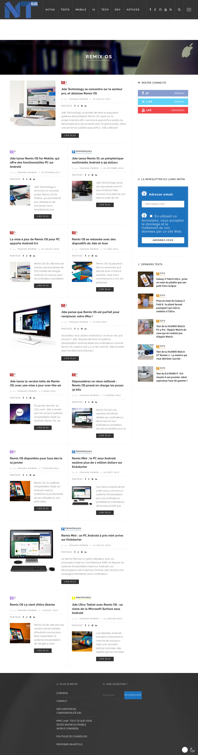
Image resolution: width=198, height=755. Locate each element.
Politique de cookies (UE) (71, 736)
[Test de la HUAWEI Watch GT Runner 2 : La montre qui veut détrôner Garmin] (145, 352)
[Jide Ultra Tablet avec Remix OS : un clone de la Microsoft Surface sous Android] (82, 641)
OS (64, 82)
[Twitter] (155, 9)
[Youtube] (165, 9)
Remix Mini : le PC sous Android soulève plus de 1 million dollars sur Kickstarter (97, 462)
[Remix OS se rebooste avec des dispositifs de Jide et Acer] (82, 271)
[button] (189, 750)
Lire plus (70, 135)
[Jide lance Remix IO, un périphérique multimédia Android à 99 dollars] (82, 191)
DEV (118, 9)
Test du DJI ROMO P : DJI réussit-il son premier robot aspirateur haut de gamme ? (172, 377)
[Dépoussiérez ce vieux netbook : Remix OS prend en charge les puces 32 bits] (82, 418)
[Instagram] (160, 9)
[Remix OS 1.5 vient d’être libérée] (20, 633)
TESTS (65, 9)
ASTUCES (133, 9)
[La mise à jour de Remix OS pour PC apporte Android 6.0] (20, 271)
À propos (62, 693)
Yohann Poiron (78, 99)
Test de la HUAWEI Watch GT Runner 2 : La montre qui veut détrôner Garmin (171, 355)
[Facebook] (150, 9)
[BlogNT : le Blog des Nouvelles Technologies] (21, 9)
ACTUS (50, 9)
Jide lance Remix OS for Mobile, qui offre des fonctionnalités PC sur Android (34, 162)
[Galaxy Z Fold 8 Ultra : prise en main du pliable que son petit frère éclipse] (145, 279)
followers (179, 93)
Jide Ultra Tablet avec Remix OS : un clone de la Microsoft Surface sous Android (97, 609)
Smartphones (82, 598)
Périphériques (82, 151)
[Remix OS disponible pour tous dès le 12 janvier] (20, 491)
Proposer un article (69, 744)
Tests (161, 273)
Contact (61, 701)
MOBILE (81, 9)
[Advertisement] (99, 29)
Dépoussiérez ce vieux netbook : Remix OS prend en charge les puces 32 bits (97, 385)
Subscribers (177, 110)
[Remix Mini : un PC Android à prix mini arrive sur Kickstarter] (32, 549)
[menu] (189, 9)
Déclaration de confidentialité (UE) (68, 711)
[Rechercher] (179, 9)
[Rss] (170, 9)
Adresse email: (161, 194)
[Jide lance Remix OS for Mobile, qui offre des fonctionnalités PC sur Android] (20, 195)
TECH (105, 9)
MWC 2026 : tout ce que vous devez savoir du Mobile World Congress (74, 724)
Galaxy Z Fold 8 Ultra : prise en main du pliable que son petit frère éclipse (171, 282)
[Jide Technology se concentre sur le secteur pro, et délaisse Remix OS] (32, 103)
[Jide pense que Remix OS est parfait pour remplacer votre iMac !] (32, 326)
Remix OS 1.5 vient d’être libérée (32, 604)
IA (93, 9)
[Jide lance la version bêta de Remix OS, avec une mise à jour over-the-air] (20, 414)
